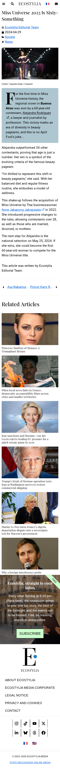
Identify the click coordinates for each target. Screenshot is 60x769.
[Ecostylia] (30, 657)
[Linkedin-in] (16, 733)
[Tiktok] (26, 723)
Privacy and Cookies (23, 703)
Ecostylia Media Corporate (30, 687)
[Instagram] (16, 723)
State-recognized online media (30, 762)
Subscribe (30, 633)
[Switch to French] (47, 3)
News (9, 42)
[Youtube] (34, 723)
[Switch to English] (34, 743)
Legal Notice (16, 695)
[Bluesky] (26, 733)
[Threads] (34, 733)
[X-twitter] (44, 723)
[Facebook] (44, 733)
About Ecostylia (20, 680)
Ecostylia (30, 670)
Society (10, 37)
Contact (12, 710)
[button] (3, 3)
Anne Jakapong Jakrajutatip (21, 210)
